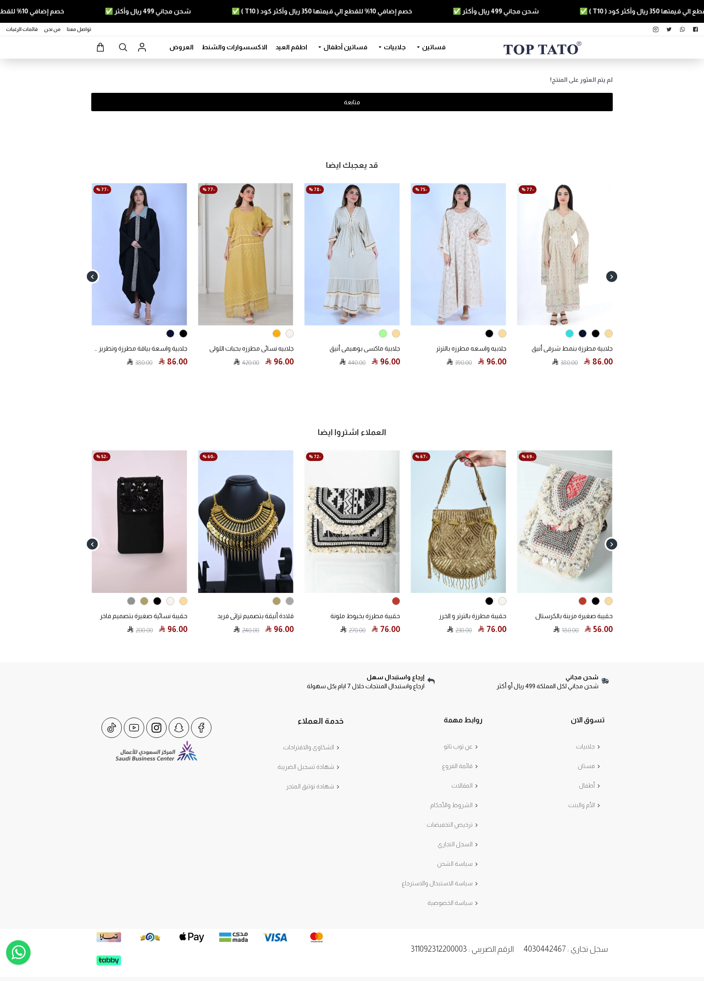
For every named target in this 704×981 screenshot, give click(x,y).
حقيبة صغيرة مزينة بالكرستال (255, 615)
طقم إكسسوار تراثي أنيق (580, 615)
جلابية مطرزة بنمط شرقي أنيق (253, 348)
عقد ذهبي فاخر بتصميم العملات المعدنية (352, 615)
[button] (612, 277)
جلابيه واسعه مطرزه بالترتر (152, 348)
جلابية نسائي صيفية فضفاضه (574, 348)
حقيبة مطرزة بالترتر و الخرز (153, 615)
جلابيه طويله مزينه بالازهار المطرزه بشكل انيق (352, 348)
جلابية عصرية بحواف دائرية (472, 348)
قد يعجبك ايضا (352, 164)
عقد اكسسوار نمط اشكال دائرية (463, 615)
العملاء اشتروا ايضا (352, 432)
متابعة (352, 102)
